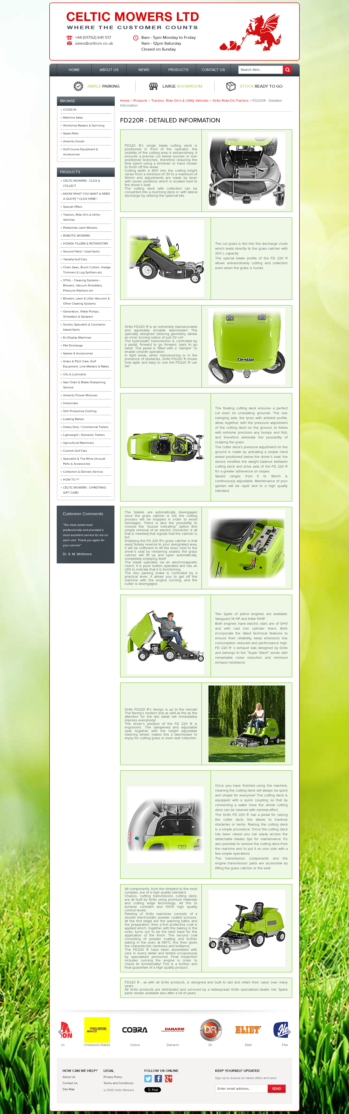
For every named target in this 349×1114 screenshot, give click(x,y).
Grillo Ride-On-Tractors (231, 100)
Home (125, 100)
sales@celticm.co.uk (94, 43)
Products (140, 100)
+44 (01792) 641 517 (93, 37)
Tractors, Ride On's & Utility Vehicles (180, 100)
